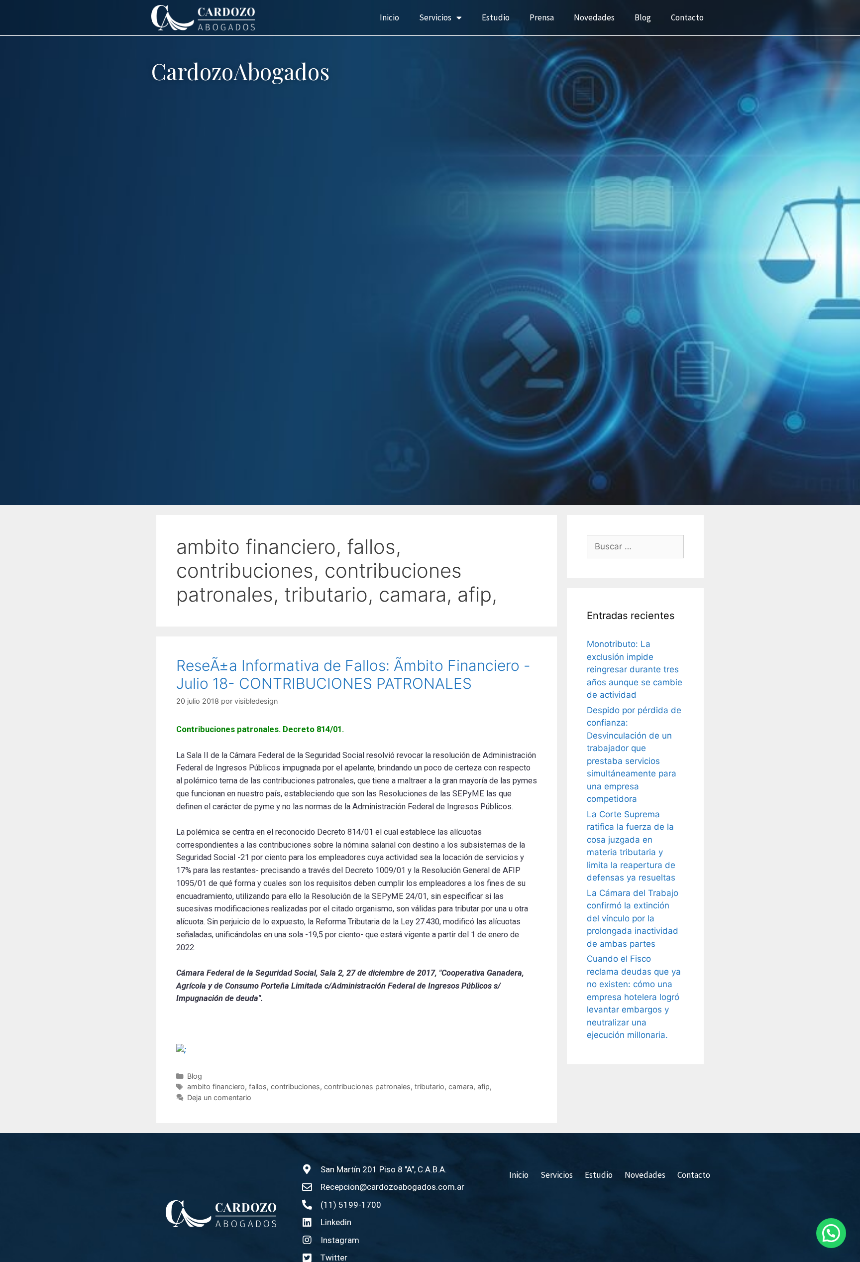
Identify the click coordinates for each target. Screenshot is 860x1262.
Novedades (594, 17)
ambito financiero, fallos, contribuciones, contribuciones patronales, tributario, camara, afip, (339, 1086)
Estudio (496, 17)
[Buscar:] (635, 547)
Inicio (389, 17)
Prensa (542, 17)
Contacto (687, 17)
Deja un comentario (219, 1097)
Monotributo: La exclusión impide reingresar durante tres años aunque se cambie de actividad (634, 669)
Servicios (435, 17)
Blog (643, 17)
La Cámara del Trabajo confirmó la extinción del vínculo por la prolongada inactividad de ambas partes (632, 918)
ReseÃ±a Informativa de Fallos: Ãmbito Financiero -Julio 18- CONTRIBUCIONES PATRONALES (353, 674)
